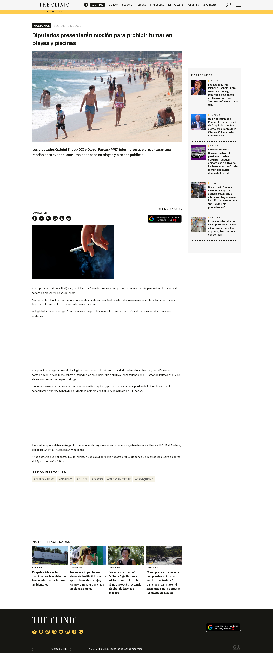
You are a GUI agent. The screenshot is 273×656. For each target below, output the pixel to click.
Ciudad (142, 4)
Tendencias (157, 4)
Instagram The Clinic (48, 632)
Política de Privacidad (58, 653)
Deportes (193, 4)
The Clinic (86, 5)
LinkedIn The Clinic (67, 632)
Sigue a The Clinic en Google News (164, 218)
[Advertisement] (107, 343)
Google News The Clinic (81, 632)
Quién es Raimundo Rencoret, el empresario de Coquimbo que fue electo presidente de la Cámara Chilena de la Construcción (222, 127)
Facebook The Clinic (41, 632)
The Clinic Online (172, 208)
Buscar (228, 5)
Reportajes (210, 4)
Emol (53, 300)
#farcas (97, 479)
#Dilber (82, 479)
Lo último (97, 4)
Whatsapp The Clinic (54, 632)
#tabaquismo (144, 479)
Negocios (128, 4)
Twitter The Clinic (34, 632)
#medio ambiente (119, 479)
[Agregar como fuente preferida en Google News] (223, 631)
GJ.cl (236, 648)
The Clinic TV (61, 632)
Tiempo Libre (176, 4)
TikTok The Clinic (74, 632)
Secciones (238, 5)
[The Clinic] (54, 4)
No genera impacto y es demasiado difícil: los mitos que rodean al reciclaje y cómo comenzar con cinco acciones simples (88, 580)
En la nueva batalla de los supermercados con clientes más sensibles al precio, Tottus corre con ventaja (222, 228)
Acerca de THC (59, 648)
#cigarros (65, 479)
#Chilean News (44, 479)
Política (113, 4)
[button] (34, 218)
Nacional (41, 26)
